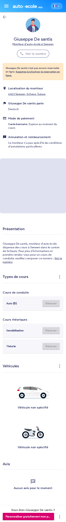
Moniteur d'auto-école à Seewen (32, 44)
